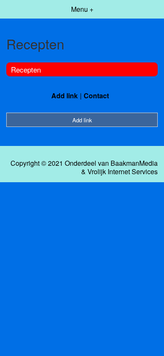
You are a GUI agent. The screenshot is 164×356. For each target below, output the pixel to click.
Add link (64, 95)
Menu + (82, 9)
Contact (96, 95)
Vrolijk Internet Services (122, 171)
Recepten (26, 69)
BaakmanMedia (134, 163)
